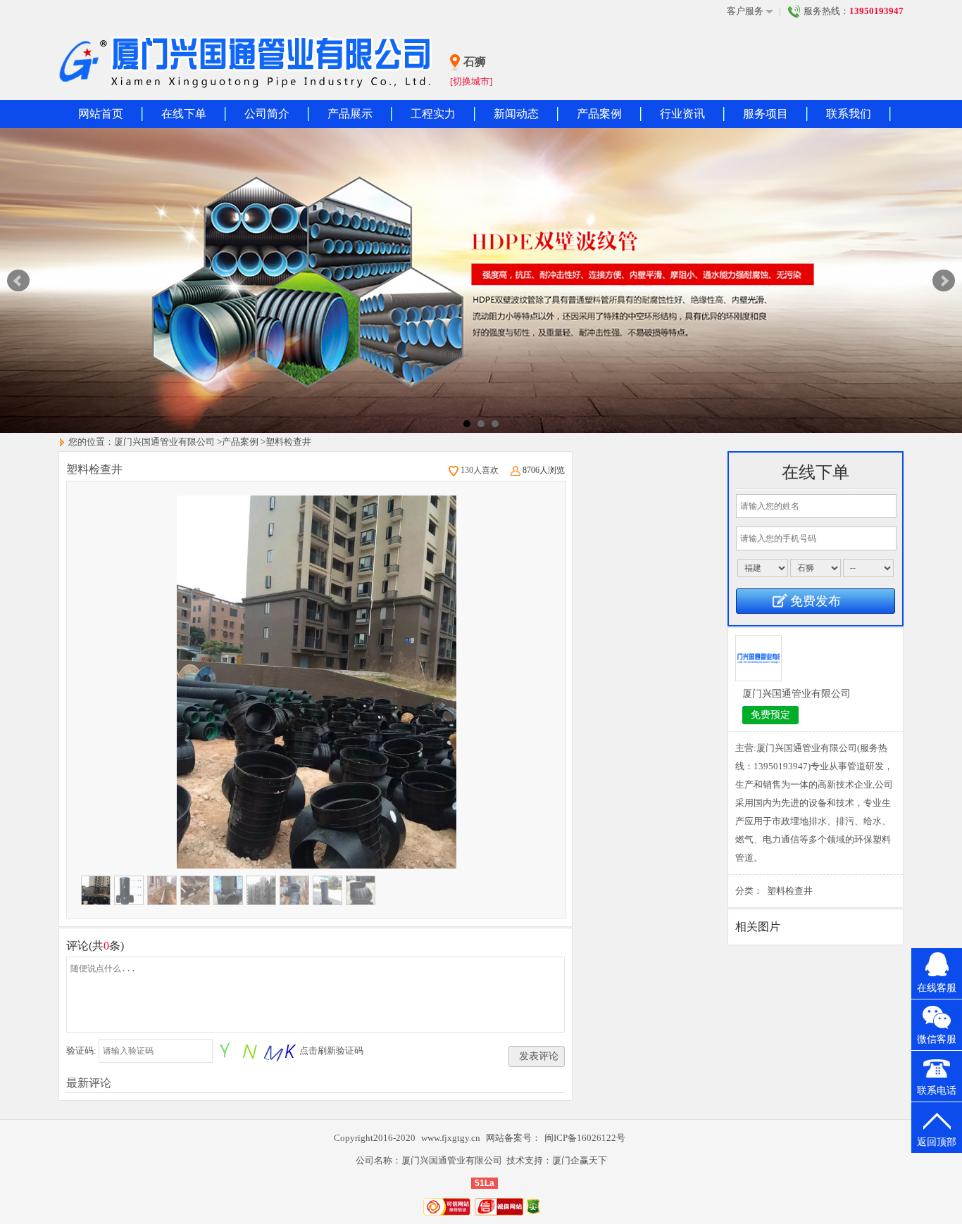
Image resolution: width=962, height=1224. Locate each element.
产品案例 (599, 114)
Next (943, 281)
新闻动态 (516, 114)
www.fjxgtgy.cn (451, 1137)
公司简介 (266, 114)
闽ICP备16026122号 (584, 1137)
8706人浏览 (544, 470)
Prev (18, 281)
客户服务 (745, 11)
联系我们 (848, 114)
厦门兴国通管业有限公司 (164, 441)
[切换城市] (471, 81)
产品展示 (350, 114)
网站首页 (100, 114)
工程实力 (433, 114)
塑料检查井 (288, 441)
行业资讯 (682, 114)
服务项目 (765, 114)
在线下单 (183, 114)
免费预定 (770, 714)
